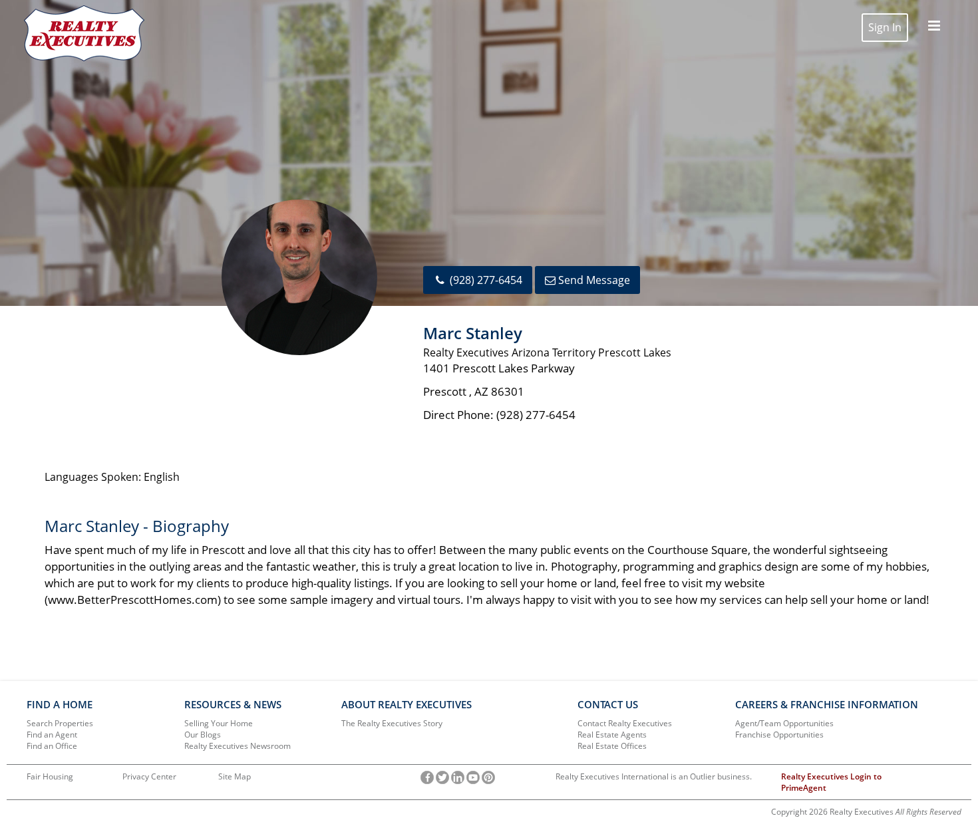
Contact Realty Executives (624, 723)
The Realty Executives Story (391, 723)
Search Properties (60, 723)
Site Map (234, 776)
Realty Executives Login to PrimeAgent (831, 782)
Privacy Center (149, 776)
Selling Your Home (218, 723)
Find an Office (52, 746)
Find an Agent (52, 734)
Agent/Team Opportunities (784, 723)
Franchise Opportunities (779, 734)
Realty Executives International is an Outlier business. (654, 776)
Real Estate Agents (612, 734)
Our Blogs (202, 734)
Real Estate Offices (612, 746)
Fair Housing (50, 776)
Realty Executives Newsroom (237, 746)
